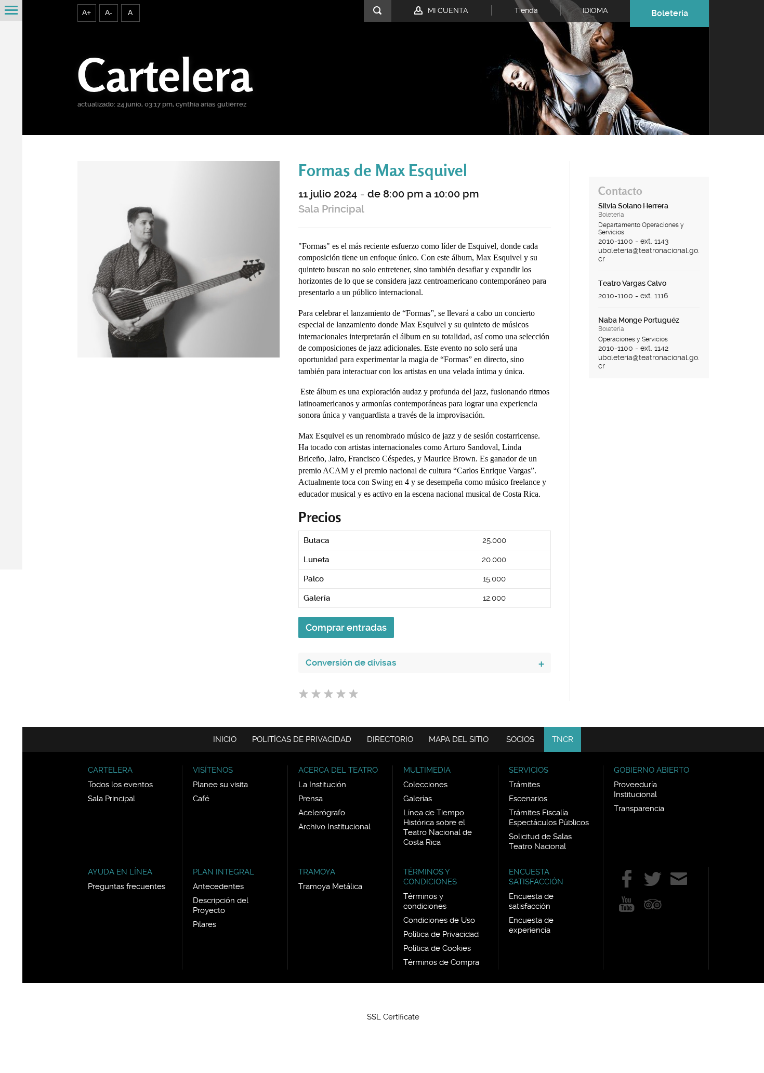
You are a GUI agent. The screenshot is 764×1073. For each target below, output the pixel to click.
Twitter (653, 878)
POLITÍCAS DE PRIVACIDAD (301, 739)
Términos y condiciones (424, 901)
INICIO (224, 739)
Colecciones (425, 784)
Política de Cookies (437, 948)
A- (108, 12)
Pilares (204, 924)
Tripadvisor (653, 904)
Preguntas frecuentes (126, 886)
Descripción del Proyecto (220, 905)
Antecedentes (218, 886)
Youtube (627, 904)
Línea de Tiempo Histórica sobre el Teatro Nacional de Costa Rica (437, 827)
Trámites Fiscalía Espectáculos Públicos (549, 817)
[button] (393, 998)
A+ (86, 12)
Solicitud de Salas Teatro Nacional (540, 841)
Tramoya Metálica (330, 886)
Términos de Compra (441, 962)
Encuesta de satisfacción (531, 901)
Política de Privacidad (441, 934)
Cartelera (164, 74)
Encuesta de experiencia (531, 925)
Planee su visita (220, 784)
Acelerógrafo (321, 812)
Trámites (524, 784)
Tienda (526, 10)
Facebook (627, 878)
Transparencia (639, 808)
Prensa (310, 798)
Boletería (669, 13)
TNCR (562, 739)
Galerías (417, 798)
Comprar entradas (346, 627)
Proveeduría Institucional (635, 789)
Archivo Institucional (334, 826)
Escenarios (528, 798)
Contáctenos (679, 878)
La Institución (322, 784)
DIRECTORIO (390, 739)
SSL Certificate (393, 1017)
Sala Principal (331, 209)
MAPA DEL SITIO (459, 739)
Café (201, 798)
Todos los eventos (120, 784)
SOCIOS (520, 739)
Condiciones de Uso (439, 920)
